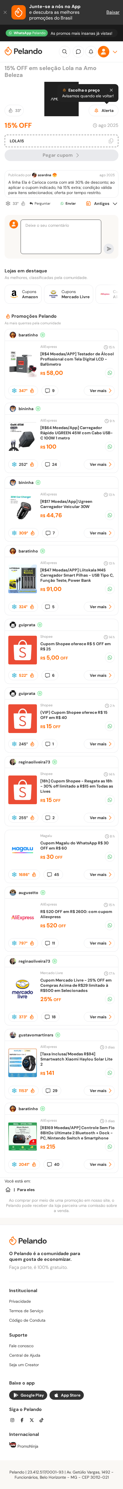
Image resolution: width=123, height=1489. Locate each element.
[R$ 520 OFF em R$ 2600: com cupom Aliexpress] (22, 931)
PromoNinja (27, 1446)
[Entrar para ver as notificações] (91, 51)
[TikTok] (43, 1421)
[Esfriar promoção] (8, 203)
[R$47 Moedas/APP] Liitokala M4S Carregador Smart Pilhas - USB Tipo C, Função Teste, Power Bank (77, 575)
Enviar (71, 203)
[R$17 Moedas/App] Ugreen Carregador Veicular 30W (66, 504)
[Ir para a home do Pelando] (23, 52)
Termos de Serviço (26, 1310)
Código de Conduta (27, 1320)
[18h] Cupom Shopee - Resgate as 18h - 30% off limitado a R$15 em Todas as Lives (76, 786)
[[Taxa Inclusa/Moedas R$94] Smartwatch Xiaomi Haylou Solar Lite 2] (22, 1076)
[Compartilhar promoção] (110, 373)
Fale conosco (21, 1345)
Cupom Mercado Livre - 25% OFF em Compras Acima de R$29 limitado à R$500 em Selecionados (76, 985)
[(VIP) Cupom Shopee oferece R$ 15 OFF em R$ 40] (22, 731)
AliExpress (48, 346)
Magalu (46, 835)
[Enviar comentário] (109, 249)
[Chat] (78, 51)
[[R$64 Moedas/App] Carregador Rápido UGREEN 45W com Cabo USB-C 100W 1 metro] (22, 449)
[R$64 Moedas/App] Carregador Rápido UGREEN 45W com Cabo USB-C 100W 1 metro (76, 433)
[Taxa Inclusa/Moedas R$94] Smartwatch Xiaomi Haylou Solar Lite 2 (76, 1059)
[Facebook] (24, 1421)
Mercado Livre (51, 973)
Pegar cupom (58, 155)
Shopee (46, 636)
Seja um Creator (24, 1364)
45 (56, 874)
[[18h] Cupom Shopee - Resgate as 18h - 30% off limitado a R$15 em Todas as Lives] (22, 803)
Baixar (113, 12)
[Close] (111, 90)
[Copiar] (111, 140)
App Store (70, 1395)
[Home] (8, 1189)
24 (54, 464)
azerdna (44, 175)
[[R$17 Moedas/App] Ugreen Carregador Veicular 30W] (22, 520)
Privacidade (20, 1301)
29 (55, 1090)
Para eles (26, 1189)
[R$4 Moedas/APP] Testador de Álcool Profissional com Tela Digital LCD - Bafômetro (77, 359)
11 (53, 943)
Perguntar (42, 203)
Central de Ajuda (24, 1355)
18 (54, 1016)
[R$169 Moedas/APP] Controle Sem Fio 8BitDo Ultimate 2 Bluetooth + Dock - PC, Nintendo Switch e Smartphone (77, 1133)
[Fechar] (5, 12)
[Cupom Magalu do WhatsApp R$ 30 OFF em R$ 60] (22, 862)
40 (56, 1164)
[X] (33, 1421)
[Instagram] (14, 1421)
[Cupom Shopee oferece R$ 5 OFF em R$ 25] (22, 663)
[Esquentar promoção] (23, 203)
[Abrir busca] (64, 51)
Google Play (32, 1395)
